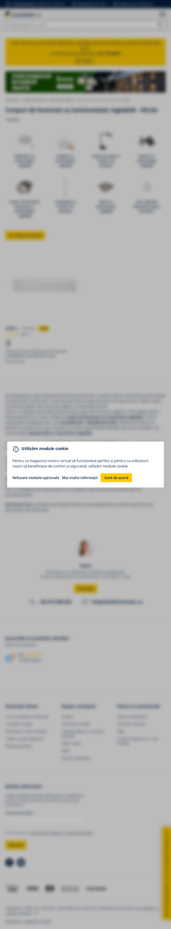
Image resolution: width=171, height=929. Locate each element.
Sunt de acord (116, 477)
